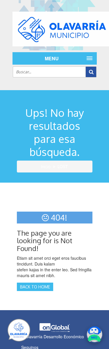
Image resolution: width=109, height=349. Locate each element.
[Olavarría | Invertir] (54, 29)
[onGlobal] (55, 330)
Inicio (46, 166)
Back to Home (35, 286)
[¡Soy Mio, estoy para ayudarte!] (94, 334)
